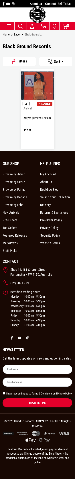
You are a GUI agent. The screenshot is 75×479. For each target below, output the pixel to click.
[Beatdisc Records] (37, 14)
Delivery (45, 205)
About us (46, 182)
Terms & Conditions (42, 393)
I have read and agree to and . (39, 393)
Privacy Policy (49, 228)
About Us (36, 4)
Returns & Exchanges (54, 212)
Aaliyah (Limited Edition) (37, 118)
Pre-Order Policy (51, 220)
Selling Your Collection (55, 197)
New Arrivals (11, 212)
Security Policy (50, 235)
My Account (48, 174)
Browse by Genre (14, 182)
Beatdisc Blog (49, 189)
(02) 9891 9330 (20, 283)
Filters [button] (22, 61)
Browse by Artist (14, 174)
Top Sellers (10, 228)
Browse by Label (13, 205)
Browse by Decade (15, 197)
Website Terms (50, 243)
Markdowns (10, 243)
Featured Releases (15, 235)
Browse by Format (14, 189)
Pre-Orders (10, 220)
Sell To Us (64, 4)
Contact (50, 4)
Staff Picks (10, 251)
